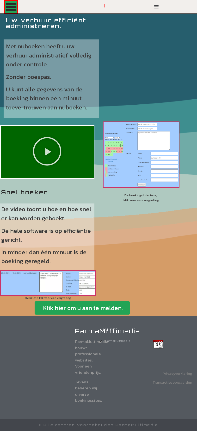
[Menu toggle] (11, 6)
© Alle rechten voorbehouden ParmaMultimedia (99, 425)
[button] (47, 152)
